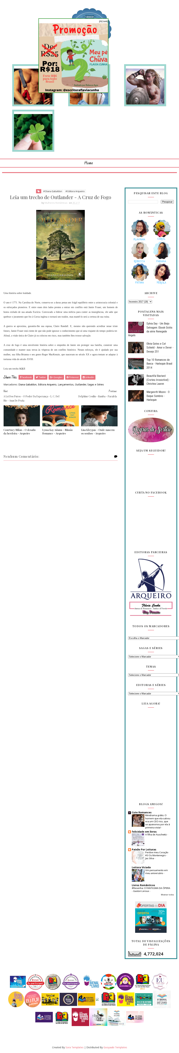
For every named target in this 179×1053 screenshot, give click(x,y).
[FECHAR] (103, 21)
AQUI (22, 368)
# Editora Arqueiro (75, 191)
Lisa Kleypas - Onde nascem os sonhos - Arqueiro (97, 431)
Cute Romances (142, 812)
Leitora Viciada (141, 867)
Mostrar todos (167, 894)
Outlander (80, 384)
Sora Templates (75, 1047)
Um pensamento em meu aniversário (156, 872)
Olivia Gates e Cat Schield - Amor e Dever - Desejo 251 (159, 347)
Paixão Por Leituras (144, 849)
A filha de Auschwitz (156, 834)
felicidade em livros (144, 831)
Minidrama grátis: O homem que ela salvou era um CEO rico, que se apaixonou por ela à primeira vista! (157, 821)
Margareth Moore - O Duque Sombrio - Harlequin (158, 396)
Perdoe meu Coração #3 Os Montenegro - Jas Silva (156, 855)
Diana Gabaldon (27, 384)
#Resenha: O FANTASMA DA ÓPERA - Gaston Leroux (151, 889)
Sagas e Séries (95, 384)
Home (88, 163)
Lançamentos (66, 384)
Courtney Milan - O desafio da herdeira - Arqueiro (19, 431)
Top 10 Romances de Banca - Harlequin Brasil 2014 (159, 363)
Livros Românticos (143, 885)
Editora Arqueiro (47, 384)
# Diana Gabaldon (52, 191)
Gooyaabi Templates (115, 1047)
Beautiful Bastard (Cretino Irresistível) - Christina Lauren (158, 379)
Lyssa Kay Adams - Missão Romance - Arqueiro (57, 431)
